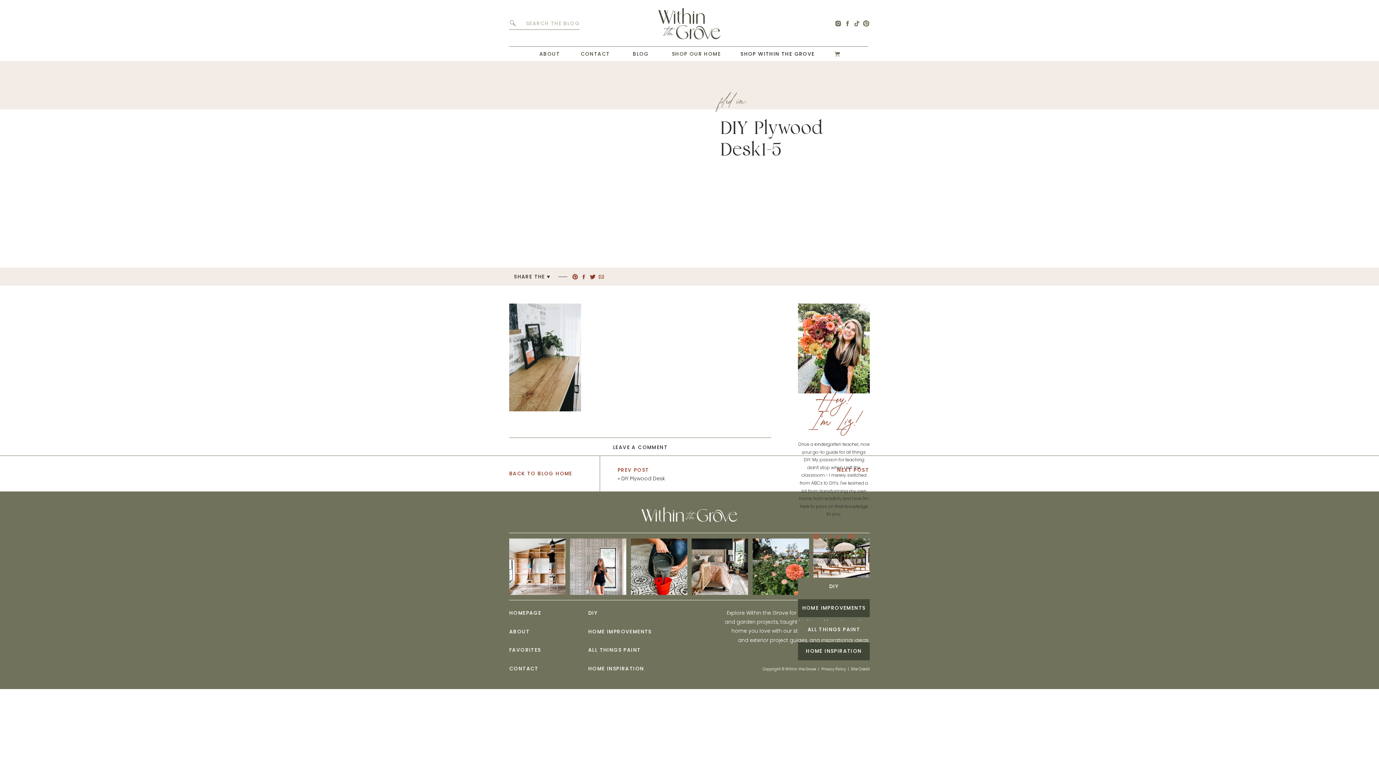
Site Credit (860, 669)
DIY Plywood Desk (643, 478)
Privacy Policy (833, 669)
